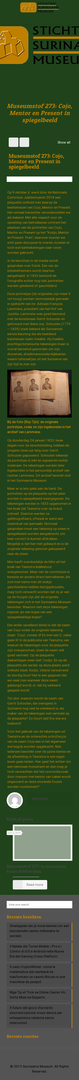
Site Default (39, 799)
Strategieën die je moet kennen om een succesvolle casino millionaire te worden (39, 931)
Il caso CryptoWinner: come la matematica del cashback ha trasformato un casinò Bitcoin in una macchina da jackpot (37, 974)
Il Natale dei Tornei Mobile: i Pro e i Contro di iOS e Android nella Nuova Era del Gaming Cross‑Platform (37, 951)
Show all (64, 142)
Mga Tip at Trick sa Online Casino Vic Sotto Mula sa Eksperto (38, 994)
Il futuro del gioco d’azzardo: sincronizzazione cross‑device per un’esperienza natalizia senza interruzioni (36, 1015)
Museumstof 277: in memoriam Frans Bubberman (36, 869)
